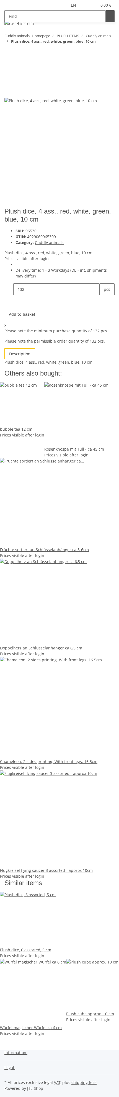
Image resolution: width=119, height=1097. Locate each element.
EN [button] (74, 5)
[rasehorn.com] (19, 23)
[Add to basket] (8, 70)
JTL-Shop (35, 1088)
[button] (86, 5)
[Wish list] (92, 5)
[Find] (110, 16)
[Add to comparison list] (8, 91)
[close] (8, 79)
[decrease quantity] (8, 289)
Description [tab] (19, 353)
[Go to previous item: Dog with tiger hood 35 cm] (18, 52)
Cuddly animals (49, 242)
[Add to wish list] (18, 91)
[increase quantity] (103, 301)
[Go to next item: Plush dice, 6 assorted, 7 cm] (8, 52)
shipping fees (84, 1082)
